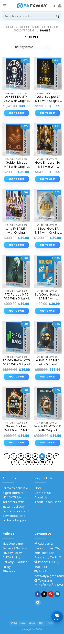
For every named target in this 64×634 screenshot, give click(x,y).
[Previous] (7, 456)
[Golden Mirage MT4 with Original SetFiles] (16, 139)
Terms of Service (14, 548)
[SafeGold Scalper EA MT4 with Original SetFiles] (48, 271)
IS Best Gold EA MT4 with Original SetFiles (47, 231)
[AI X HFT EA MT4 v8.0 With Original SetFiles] (16, 73)
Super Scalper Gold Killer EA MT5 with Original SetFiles (16, 428)
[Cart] (60, 5)
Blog (37, 488)
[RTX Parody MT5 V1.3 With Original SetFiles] (16, 271)
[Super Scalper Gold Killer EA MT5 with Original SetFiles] (16, 403)
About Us (40, 497)
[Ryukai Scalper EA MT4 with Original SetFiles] (48, 73)
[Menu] (4, 5)
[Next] (50, 462)
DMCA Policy (11, 557)
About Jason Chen (47, 502)
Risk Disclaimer (13, 544)
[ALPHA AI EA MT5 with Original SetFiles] (48, 337)
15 (42, 462)
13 (28, 462)
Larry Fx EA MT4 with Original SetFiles (16, 231)
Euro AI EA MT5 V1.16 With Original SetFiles (48, 428)
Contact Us (42, 493)
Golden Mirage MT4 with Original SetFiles (16, 165)
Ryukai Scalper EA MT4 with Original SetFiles (47, 99)
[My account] (54, 5)
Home (10, 27)
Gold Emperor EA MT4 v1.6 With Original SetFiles (47, 165)
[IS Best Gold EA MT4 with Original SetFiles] (48, 205)
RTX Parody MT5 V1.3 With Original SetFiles (16, 297)
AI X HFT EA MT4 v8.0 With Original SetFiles (16, 99)
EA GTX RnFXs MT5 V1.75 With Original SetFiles (16, 362)
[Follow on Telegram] (38, 603)
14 (35, 462)
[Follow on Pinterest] (51, 594)
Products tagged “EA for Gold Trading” (36, 28)
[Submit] (57, 16)
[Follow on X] (44, 594)
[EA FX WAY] (32, 6)
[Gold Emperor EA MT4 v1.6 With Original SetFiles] (48, 139)
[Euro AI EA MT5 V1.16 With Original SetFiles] (48, 403)
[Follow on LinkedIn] (57, 594)
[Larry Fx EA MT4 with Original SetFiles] (16, 205)
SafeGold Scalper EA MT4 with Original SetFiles (48, 297)
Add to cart (16, 113)
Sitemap (8, 571)
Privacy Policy (12, 553)
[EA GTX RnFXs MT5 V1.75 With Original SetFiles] (16, 337)
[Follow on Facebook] (38, 594)
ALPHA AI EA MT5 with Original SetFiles (47, 362)
